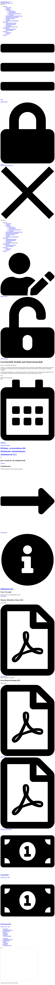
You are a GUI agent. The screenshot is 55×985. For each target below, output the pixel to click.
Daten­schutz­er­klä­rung (7, 930)
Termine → (4, 442)
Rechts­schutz (8, 25)
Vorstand (8, 8)
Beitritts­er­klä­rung (9, 30)
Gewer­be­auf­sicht (12, 12)
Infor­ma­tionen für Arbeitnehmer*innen (14, 16)
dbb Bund (5, 934)
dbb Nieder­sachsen (7, 936)
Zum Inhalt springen (5, 1)
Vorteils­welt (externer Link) (12, 26)
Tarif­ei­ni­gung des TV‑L (9, 454)
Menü (2, 99)
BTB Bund (5, 933)
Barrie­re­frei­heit (6, 931)
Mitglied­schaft (6, 27)
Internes (5, 932)
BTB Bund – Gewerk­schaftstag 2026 (13, 448)
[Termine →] (27, 440)
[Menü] (27, 97)
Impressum (5, 928)
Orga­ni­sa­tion (8, 7)
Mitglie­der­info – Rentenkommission (13, 451)
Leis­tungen (5, 21)
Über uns (5, 6)
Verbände (8, 19)
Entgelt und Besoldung (11, 24)
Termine (7, 33)
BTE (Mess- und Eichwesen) (15, 13)
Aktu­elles (5, 31)
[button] (27, 4)
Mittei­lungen (8, 32)
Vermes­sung (11, 14)
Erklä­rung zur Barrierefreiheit (12, 20)
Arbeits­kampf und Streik (11, 23)
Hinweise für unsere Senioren (12, 17)
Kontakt (5, 35)
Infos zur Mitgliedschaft (11, 29)
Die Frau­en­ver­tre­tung (10, 18)
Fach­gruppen (8, 10)
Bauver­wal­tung (12, 11)
